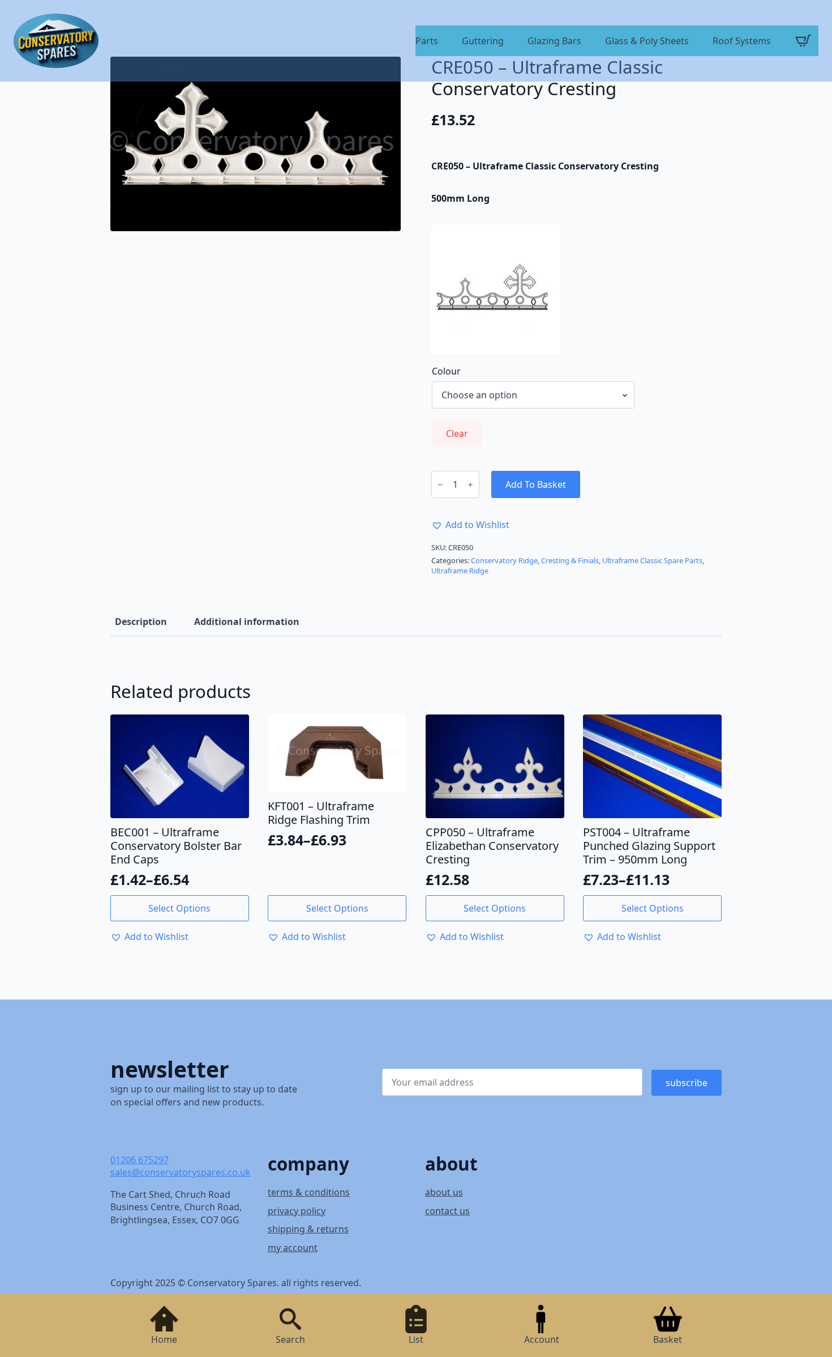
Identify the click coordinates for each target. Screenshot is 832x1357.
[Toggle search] (290, 1319)
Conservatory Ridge (504, 560)
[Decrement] (440, 484)
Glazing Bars (554, 41)
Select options (179, 908)
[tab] (140, 621)
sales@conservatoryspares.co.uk (180, 1172)
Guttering (483, 41)
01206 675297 (139, 1160)
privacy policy (296, 1211)
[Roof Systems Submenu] (776, 42)
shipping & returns (308, 1229)
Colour (446, 371)
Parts (426, 41)
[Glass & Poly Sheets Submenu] (694, 42)
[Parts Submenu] (443, 42)
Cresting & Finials (570, 560)
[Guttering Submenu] (509, 42)
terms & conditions (309, 1192)
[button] (470, 524)
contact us (447, 1211)
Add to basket (535, 484)
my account (293, 1247)
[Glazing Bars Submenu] (586, 42)
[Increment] (470, 484)
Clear (457, 433)
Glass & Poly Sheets (647, 41)
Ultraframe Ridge (459, 570)
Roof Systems (742, 41)
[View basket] (803, 40)
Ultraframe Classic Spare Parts (652, 560)
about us (444, 1192)
